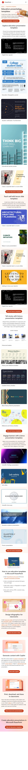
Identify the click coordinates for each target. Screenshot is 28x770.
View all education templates (10, 21)
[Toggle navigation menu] (26, 2)
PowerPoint (8, 2)
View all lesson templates (14, 311)
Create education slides (14, 632)
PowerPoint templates (11, 6)
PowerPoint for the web (12, 576)
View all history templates (14, 431)
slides (9, 703)
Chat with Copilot (14, 671)
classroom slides (9, 620)
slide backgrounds (22, 663)
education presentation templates (12, 578)
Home (2, 6)
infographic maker (7, 621)
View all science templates (14, 550)
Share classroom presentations (14, 711)
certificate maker (16, 624)
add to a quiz (4, 624)
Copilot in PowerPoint (19, 658)
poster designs (8, 663)
